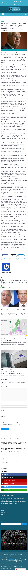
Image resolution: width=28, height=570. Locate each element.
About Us (15, 1)
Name (3, 404)
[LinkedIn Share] (1, 282)
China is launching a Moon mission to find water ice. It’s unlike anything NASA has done (14, 544)
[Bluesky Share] (1, 285)
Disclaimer (22, 2)
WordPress (9, 568)
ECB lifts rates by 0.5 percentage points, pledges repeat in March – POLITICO (13, 370)
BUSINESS (3, 514)
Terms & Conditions (17, 4)
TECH (2, 516)
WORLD (2, 21)
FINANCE (3, 512)
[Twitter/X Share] (1, 280)
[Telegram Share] (1, 291)
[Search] (26, 14)
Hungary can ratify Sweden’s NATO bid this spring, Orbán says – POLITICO (13, 310)
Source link (4, 250)
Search (3, 522)
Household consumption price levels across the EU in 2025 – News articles (13, 339)
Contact (19, 1)
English (18, 569)
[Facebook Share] (1, 277)
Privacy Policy (15, 2)
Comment (4, 386)
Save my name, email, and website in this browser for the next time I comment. (13, 423)
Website (3, 416)
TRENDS (3, 508)
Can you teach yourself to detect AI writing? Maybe (11, 451)
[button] (1, 293)
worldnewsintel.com (11, 559)
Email (3, 410)
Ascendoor (20, 566)
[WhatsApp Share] (1, 288)
